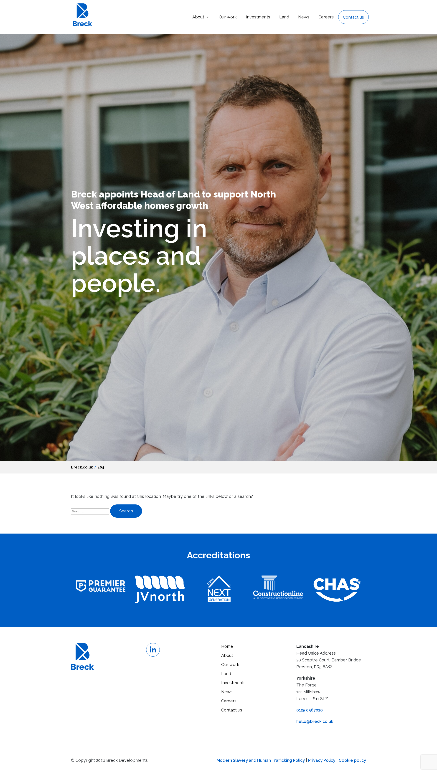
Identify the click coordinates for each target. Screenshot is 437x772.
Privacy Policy (321, 760)
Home (227, 646)
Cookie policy (352, 760)
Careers (326, 17)
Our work (228, 17)
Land (284, 17)
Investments (258, 17)
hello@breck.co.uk (314, 721)
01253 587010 (309, 710)
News (303, 17)
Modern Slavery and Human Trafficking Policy (260, 760)
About (198, 17)
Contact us (353, 17)
